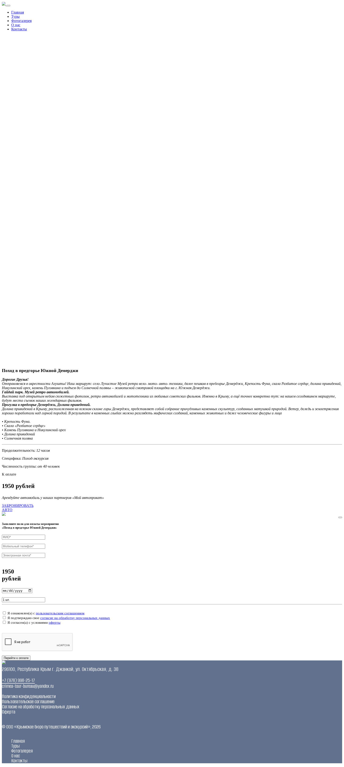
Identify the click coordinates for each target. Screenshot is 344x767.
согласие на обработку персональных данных (75, 618)
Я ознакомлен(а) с (45, 613)
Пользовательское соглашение (28, 701)
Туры (15, 16)
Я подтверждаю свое (58, 618)
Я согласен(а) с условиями (33, 622)
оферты (54, 622)
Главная (17, 12)
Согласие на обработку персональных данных (40, 706)
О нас (15, 25)
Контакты (19, 29)
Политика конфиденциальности (29, 696)
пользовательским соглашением (60, 613)
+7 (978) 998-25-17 (18, 680)
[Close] (340, 517)
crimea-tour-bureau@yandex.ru (28, 686)
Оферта (8, 711)
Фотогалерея (21, 21)
